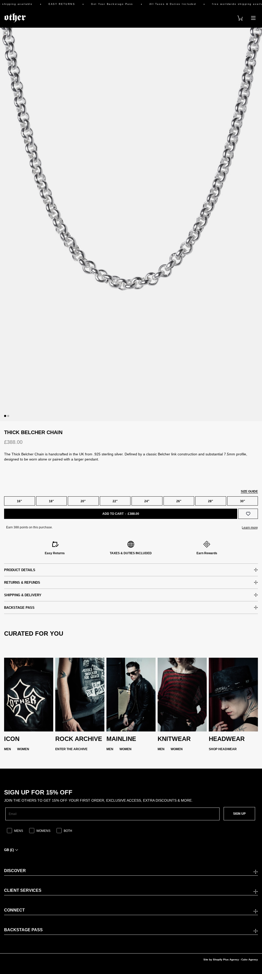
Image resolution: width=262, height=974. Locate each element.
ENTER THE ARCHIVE (71, 749)
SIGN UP (239, 813)
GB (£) (9, 850)
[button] (5, 416)
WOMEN (23, 749)
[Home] (15, 18)
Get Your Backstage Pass (104, 4)
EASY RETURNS (53, 4)
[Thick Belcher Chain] (131, 224)
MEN (7, 749)
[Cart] (240, 18)
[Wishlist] (248, 514)
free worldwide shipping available (232, 4)
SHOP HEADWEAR (223, 749)
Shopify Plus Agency (226, 959)
